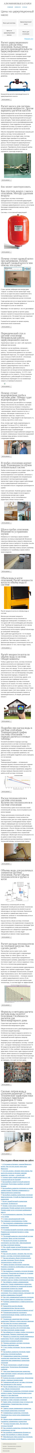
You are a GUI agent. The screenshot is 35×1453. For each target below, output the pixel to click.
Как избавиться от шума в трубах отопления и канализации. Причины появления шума (17, 1333)
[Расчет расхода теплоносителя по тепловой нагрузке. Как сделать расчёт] (17, 993)
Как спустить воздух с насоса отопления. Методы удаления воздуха (17, 193)
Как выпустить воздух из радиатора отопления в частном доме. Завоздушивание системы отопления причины (16, 1242)
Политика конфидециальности (9, 1448)
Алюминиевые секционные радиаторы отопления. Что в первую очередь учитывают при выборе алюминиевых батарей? (17, 1293)
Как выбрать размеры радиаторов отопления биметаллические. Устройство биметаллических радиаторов (17, 1197)
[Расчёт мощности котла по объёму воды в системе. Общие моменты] (17, 709)
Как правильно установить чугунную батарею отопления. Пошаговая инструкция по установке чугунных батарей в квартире (17, 1273)
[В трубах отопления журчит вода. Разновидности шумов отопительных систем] (17, 511)
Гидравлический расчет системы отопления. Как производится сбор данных (17, 1383)
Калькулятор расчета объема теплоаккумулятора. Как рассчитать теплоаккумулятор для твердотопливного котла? (17, 1308)
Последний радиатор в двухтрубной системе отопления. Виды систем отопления (17, 1237)
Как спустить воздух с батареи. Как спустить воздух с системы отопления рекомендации (16, 1255)
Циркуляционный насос (25, 23)
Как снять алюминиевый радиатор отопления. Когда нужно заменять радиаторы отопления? (17, 1298)
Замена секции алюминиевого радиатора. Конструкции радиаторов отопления (16, 1409)
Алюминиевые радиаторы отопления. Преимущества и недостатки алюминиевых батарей (15, 1415)
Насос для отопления (25, 33)
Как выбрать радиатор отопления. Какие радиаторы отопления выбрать (15, 1353)
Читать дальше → (6, 99)
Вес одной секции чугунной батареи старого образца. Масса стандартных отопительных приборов (17, 1249)
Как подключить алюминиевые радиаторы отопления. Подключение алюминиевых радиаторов (16, 1225)
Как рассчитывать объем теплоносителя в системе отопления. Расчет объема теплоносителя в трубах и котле (16, 1260)
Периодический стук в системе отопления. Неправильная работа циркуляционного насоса (14, 336)
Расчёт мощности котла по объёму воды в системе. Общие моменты (15, 656)
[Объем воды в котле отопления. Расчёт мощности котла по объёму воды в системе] (17, 597)
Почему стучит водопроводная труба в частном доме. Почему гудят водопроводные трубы (16, 396)
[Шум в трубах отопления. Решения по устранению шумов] (17, 561)
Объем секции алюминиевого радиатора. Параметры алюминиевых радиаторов (16, 1420)
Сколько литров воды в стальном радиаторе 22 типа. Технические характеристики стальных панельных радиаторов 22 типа (17, 1095)
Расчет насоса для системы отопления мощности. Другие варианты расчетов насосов (17, 108)
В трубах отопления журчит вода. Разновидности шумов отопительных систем (16, 465)
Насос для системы (9, 23)
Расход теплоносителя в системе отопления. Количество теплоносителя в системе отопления (16, 801)
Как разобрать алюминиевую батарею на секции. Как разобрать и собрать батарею (16, 1433)
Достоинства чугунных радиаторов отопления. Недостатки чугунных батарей (15, 1324)
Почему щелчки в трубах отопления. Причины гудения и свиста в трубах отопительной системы (17, 1279)
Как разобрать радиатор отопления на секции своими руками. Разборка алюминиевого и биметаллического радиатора (17, 1190)
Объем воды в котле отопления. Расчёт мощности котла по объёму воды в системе (17, 581)
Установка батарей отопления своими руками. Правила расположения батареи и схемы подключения (17, 1232)
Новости (18, 7)
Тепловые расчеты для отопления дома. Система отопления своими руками (15, 1329)
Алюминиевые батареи (17, 3)
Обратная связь (6, 1450)
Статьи (24, 7)
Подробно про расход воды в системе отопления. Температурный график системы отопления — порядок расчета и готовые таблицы (16, 733)
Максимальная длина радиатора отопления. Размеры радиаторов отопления (17, 1438)
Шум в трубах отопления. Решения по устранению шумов (15, 531)
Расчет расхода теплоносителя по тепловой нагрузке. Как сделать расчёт (17, 946)
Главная (10, 7)
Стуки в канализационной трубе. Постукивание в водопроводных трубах (14, 1220)
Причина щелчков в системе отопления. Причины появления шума (15, 1344)
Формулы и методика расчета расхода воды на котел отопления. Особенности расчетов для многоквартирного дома (17, 1016)
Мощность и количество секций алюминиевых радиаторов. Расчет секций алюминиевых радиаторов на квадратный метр (17, 1338)
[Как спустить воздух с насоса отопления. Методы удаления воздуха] (17, 232)
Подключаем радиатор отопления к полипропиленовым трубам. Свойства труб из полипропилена (16, 1314)
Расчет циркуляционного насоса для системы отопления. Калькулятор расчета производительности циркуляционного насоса (16, 46)
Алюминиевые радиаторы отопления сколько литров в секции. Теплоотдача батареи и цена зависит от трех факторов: (17, 1393)
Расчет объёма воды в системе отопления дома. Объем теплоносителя (16, 1388)
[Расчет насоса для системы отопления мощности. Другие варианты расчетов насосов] (17, 165)
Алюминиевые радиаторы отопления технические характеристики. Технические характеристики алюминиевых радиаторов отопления (15, 1359)
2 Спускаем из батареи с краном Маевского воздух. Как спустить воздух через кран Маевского (16, 1166)
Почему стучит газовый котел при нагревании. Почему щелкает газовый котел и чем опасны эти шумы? (17, 261)
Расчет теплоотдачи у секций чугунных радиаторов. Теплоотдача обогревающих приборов (15, 1367)
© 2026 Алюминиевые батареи (9, 1443)
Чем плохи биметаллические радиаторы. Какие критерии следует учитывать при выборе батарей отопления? (16, 1373)
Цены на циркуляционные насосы (9, 33)
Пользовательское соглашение (14, 1446)
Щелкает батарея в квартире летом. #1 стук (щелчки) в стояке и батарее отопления (16, 1398)
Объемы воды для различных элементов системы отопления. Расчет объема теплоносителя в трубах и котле (17, 874)
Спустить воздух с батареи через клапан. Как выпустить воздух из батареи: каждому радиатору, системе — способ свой (16, 1173)
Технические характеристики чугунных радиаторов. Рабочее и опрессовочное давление (17, 1320)
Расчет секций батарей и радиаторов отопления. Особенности (14, 1202)
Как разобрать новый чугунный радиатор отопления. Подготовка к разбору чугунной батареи (15, 1184)
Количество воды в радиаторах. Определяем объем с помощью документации (17, 1379)
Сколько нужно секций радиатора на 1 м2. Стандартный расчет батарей (15, 1178)
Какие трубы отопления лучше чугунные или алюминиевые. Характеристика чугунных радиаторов (17, 1404)
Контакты (5, 1446)
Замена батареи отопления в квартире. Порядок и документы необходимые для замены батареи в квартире (17, 1266)
